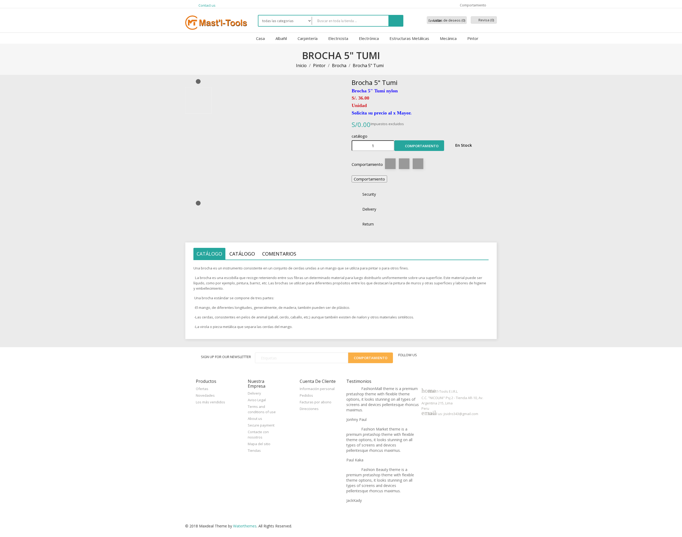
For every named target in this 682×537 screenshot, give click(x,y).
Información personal (317, 388)
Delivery (254, 393)
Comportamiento (419, 146)
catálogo (209, 254)
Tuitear (404, 163)
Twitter (434, 359)
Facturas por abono (315, 402)
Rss (447, 359)
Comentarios (279, 254)
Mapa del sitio (259, 443)
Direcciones (309, 408)
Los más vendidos (210, 402)
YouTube (459, 359)
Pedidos (306, 395)
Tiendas (254, 450)
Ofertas (202, 388)
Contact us (207, 5)
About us (255, 418)
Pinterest (418, 163)
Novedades (205, 395)
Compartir (390, 163)
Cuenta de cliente (318, 381)
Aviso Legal (257, 399)
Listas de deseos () (446, 20)
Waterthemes (244, 525)
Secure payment (261, 425)
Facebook (422, 359)
